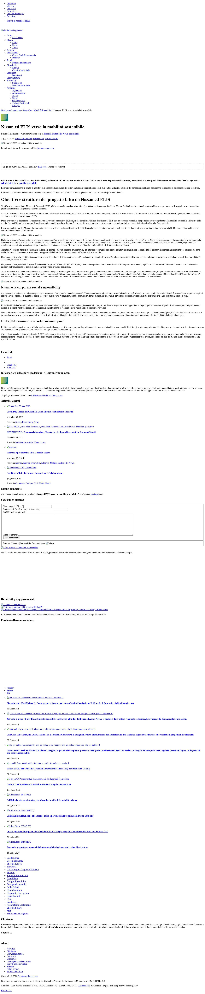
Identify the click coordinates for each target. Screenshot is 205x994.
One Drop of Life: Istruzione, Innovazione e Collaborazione (35, 473)
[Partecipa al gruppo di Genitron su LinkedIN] (22, 607)
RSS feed (42, 167)
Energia (15, 68)
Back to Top (6, 990)
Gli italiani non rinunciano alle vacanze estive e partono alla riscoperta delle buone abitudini (50, 816)
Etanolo (11, 872)
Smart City (11, 80)
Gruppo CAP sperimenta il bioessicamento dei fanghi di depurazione (39, 784)
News (9, 35)
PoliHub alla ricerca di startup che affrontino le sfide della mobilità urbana (42, 800)
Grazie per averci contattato (19, 961)
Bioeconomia (12, 52)
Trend (9, 60)
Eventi (15, 45)
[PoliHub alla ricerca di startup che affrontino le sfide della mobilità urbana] (19, 794)
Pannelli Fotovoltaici (17, 875)
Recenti (10, 690)
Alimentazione (18, 93)
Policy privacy (13, 969)
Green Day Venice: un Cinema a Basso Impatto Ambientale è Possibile (40, 412)
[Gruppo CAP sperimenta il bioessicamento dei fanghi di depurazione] (38, 779)
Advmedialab (84, 985)
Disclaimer (11, 959)
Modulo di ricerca (11, 543)
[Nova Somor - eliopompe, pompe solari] (19, 547)
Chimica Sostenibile (21, 70)
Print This (11, 367)
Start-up (10, 50)
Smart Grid (17, 83)
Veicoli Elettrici (51, 138)
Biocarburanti (13, 896)
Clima (15, 98)
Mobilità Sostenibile (21, 85)
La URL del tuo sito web (14, 512)
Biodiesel (11, 866)
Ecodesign (11, 73)
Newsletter (11, 11)
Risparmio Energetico (18, 893)
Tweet (9, 357)
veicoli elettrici (8, 183)
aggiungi (95, 494)
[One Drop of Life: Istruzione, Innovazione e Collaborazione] (21, 467)
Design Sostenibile (16, 881)
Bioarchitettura (13, 78)
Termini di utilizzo (15, 971)
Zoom (15, 47)
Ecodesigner (13, 857)
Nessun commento (45, 148)
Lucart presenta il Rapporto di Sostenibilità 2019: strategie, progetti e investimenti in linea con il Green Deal (57, 831)
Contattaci (11, 8)
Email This (11, 365)
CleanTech (11, 65)
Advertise (11, 16)
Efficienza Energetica (17, 913)
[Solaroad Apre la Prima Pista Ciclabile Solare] (11, 447)
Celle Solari (13, 887)
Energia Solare (14, 907)
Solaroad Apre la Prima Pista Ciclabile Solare (28, 452)
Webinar (16, 57)
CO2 (9, 899)
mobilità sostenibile (28, 183)
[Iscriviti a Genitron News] (13, 604)
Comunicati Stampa (24, 483)
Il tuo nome (13, 506)
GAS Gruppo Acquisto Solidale (23, 869)
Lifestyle (16, 105)
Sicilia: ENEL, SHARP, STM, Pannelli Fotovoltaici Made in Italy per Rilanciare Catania (48, 768)
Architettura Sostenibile (19, 904)
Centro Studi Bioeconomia (24, 55)
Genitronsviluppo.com (11, 110)
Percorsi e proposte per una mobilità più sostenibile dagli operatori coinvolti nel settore (47, 847)
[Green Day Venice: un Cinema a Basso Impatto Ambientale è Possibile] (18, 406)
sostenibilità (74, 134)
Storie (14, 42)
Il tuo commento (10, 535)
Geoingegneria (18, 100)
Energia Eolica (14, 863)
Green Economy (15, 860)
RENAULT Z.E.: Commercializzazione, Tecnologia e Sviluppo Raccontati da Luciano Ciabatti (51, 432)
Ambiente (11, 88)
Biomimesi (17, 75)
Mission (10, 6)
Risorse (10, 40)
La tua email (21, 509)
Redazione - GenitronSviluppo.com (46, 395)
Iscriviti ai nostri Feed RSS (18, 21)
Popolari (10, 688)
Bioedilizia (12, 878)
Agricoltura (17, 90)
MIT (9, 910)
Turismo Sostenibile (21, 103)
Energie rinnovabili (31, 463)
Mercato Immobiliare (21, 63)
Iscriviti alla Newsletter (17, 964)
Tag (8, 693)
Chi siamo (11, 3)
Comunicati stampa (15, 13)
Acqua (15, 95)
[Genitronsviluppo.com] (12, 30)
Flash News (17, 37)
